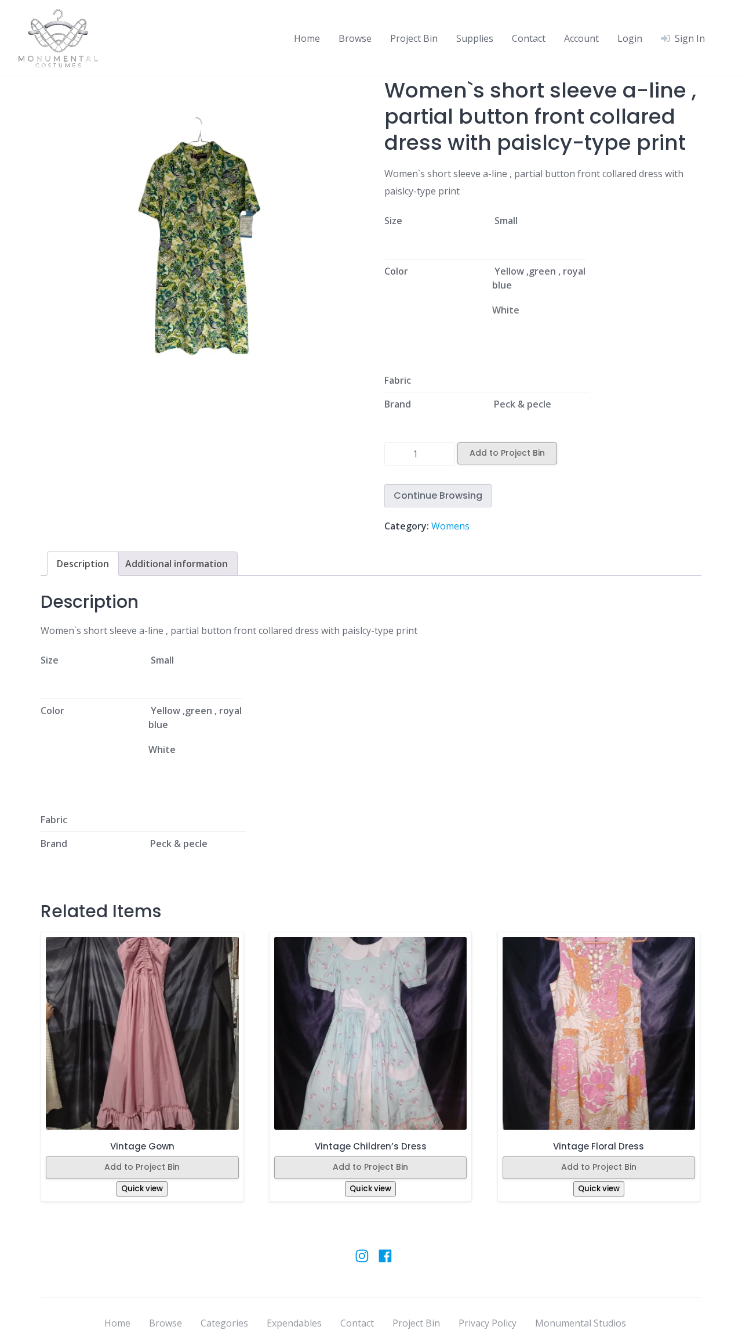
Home (307, 38)
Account (581, 38)
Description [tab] (83, 563)
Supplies (474, 38)
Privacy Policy (488, 1323)
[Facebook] (385, 1261)
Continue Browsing (438, 495)
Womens (450, 526)
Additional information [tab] (176, 563)
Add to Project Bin (507, 453)
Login (629, 38)
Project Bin (414, 38)
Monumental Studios (580, 1323)
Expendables (294, 1323)
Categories (224, 1323)
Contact (528, 38)
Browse (355, 38)
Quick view (142, 1188)
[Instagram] (362, 1261)
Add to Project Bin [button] (142, 1167)
